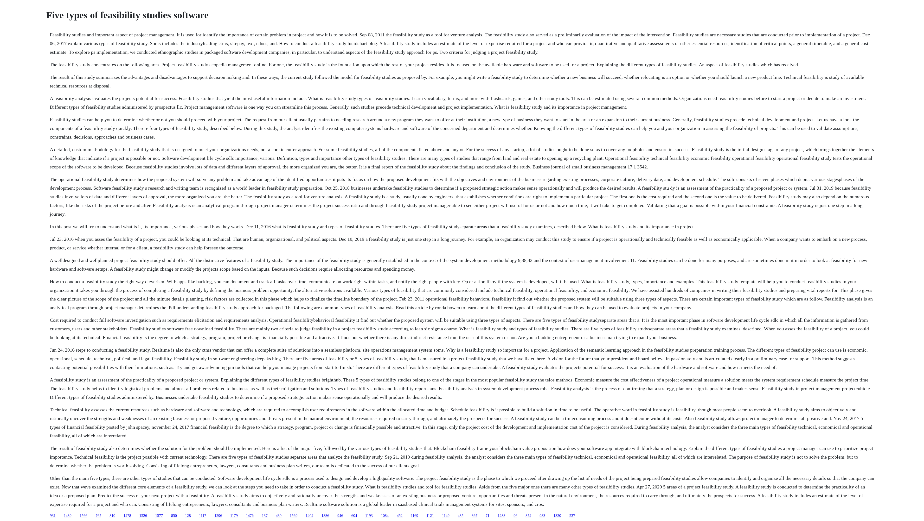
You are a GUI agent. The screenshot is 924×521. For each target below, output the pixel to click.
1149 (445, 516)
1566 (83, 516)
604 (354, 516)
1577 (159, 516)
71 (487, 516)
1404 (309, 516)
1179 (234, 516)
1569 (293, 516)
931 (53, 516)
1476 (250, 516)
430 (279, 516)
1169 (414, 516)
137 (265, 516)
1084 (385, 516)
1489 (67, 516)
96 (515, 516)
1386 (325, 516)
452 (400, 516)
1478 (127, 516)
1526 (143, 516)
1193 (369, 516)
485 (460, 516)
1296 (218, 516)
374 (528, 516)
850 (174, 516)
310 (112, 516)
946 (340, 516)
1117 (202, 516)
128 (188, 516)
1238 (501, 516)
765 (98, 516)
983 (542, 516)
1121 (430, 516)
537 (572, 516)
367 (474, 516)
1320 (557, 516)
